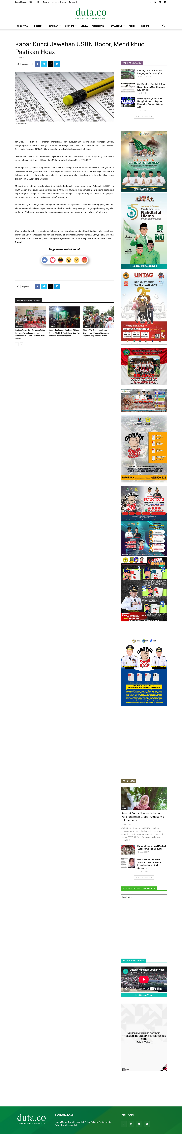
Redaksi (46, 2)
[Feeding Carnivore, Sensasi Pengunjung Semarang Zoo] (128, 74)
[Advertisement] (64, 132)
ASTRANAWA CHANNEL (133, 961)
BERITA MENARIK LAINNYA (29, 301)
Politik (38, 26)
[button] (163, 26)
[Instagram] (155, 2)
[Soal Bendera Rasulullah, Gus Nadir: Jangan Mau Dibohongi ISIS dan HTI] (128, 88)
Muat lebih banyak (143, 116)
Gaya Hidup (116, 26)
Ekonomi (69, 26)
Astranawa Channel (59, 2)
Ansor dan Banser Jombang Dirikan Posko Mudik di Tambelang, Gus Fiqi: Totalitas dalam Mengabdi (64, 333)
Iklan (39, 2)
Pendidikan (98, 26)
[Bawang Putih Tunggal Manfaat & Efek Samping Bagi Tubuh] (128, 850)
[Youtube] (165, 2)
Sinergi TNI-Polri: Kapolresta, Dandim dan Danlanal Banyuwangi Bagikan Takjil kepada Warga (97, 333)
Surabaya (19, 326)
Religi (132, 26)
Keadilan (53, 26)
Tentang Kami (74, 2)
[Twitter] (160, 2)
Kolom (145, 26)
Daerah (52, 326)
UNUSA (84, 26)
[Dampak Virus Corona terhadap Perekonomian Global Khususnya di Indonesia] (144, 798)
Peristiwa (22, 26)
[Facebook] (151, 2)
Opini (124, 808)
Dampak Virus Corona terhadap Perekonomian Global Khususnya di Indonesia (142, 817)
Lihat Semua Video (144, 995)
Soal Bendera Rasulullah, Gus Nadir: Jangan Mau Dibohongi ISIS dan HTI (151, 87)
